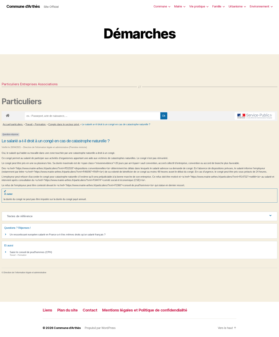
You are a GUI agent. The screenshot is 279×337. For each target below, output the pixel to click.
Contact (90, 310)
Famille (216, 6)
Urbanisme (236, 6)
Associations (48, 84)
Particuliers (10, 84)
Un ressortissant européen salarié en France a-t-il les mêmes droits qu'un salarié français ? (57, 234)
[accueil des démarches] (7, 114)
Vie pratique (197, 6)
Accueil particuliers (13, 124)
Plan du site (67, 310)
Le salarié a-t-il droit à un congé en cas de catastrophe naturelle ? (116, 124)
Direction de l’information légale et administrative (25, 272)
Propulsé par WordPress (100, 328)
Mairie (178, 6)
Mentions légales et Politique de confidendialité (144, 310)
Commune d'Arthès (23, 6)
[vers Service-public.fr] (255, 116)
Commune (160, 6)
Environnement (259, 6)
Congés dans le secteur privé (64, 124)
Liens (47, 310)
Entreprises (28, 84)
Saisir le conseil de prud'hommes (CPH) (31, 252)
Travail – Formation (35, 124)
